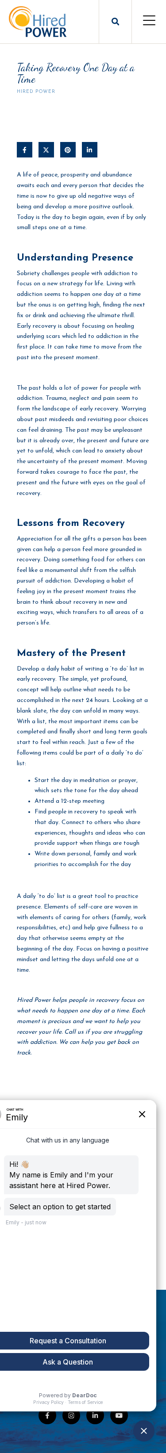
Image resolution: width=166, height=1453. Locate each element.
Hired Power (36, 91)
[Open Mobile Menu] (149, 21)
